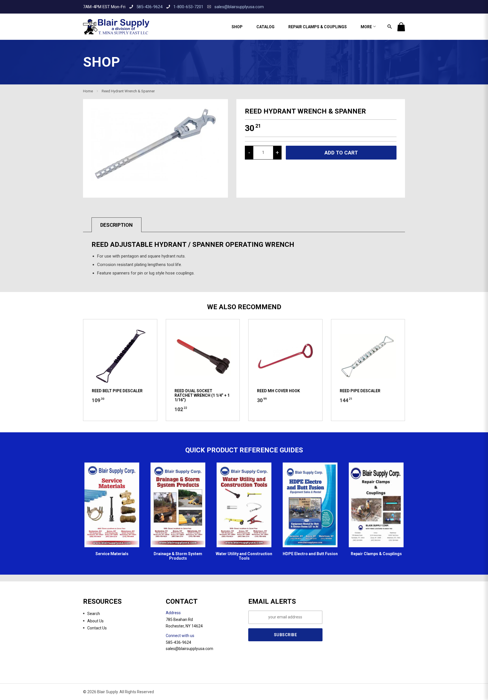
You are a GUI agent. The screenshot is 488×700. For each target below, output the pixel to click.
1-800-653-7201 (188, 6)
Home (88, 91)
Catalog (265, 27)
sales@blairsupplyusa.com (239, 6)
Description (116, 225)
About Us (95, 621)
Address (173, 612)
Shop (237, 27)
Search (93, 613)
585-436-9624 (149, 6)
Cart (401, 26)
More (367, 27)
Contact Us (97, 628)
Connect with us (180, 635)
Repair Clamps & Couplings (317, 27)
